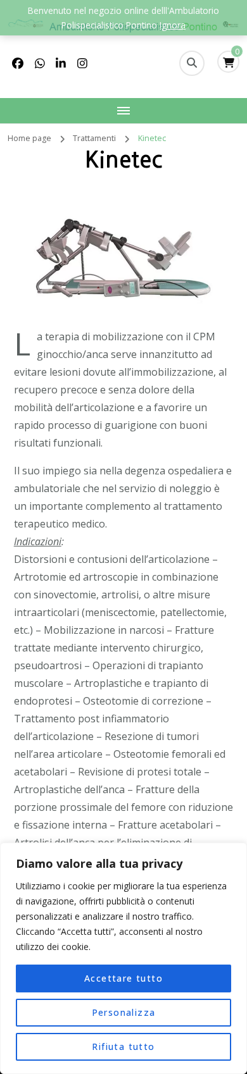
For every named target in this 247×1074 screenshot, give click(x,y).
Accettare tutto (123, 978)
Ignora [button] (173, 25)
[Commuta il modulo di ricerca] (192, 63)
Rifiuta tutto (123, 1046)
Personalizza (124, 1012)
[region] (123, 958)
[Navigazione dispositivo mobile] (123, 110)
